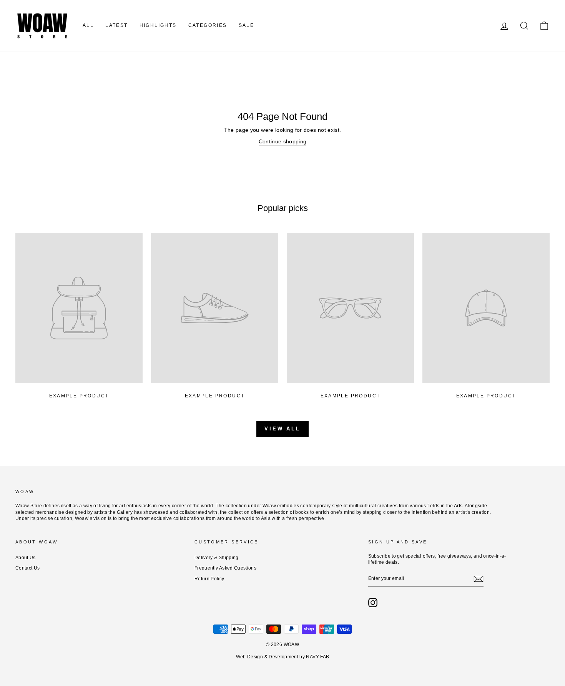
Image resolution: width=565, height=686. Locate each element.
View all (282, 429)
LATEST (116, 25)
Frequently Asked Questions (225, 568)
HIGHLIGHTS (158, 25)
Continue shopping (283, 141)
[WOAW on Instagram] (372, 602)
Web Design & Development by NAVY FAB (282, 656)
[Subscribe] (479, 578)
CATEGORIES (207, 25)
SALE (246, 25)
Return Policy (209, 578)
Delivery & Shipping (216, 557)
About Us (25, 557)
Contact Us (27, 568)
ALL (88, 25)
